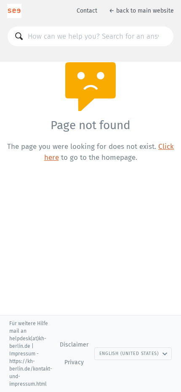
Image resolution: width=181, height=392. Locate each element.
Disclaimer (74, 344)
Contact (87, 10)
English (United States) (129, 353)
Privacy (74, 362)
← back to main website (141, 10)
